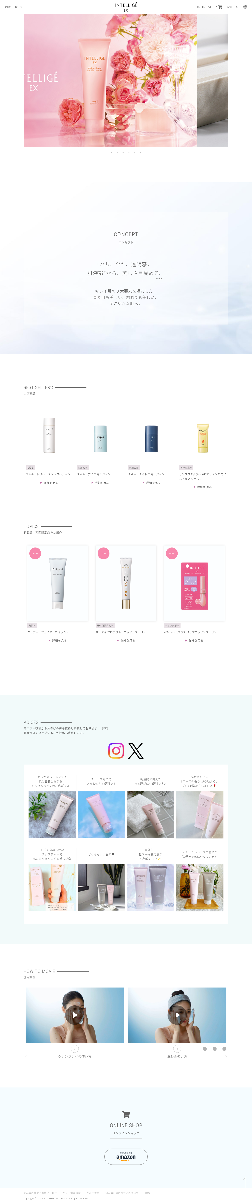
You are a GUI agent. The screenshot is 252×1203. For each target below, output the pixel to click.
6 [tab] (141, 153)
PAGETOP (244, 1185)
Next (220, 1056)
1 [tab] (111, 153)
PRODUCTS (13, 7)
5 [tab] (135, 153)
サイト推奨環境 (72, 1193)
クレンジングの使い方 (75, 1056)
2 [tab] (117, 153)
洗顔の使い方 (177, 1056)
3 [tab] (123, 153)
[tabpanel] (126, 80)
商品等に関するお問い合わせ (40, 1193)
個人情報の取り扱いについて (122, 1193)
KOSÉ (148, 1193)
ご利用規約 (93, 1193)
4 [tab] (129, 153)
